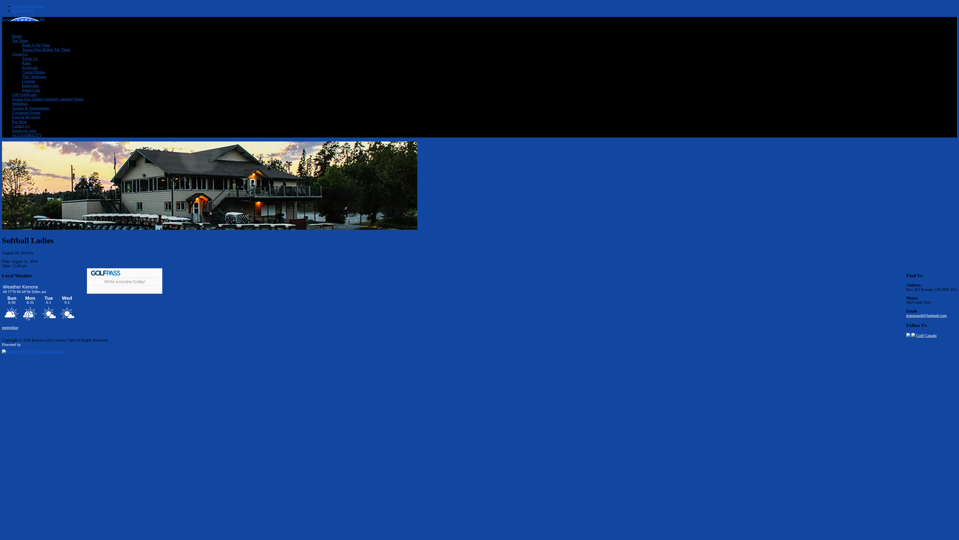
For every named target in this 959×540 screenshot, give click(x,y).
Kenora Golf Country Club (23, 19)
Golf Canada (926, 336)
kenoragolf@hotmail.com (926, 316)
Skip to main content (28, 6)
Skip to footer (22, 10)
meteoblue (10, 328)
